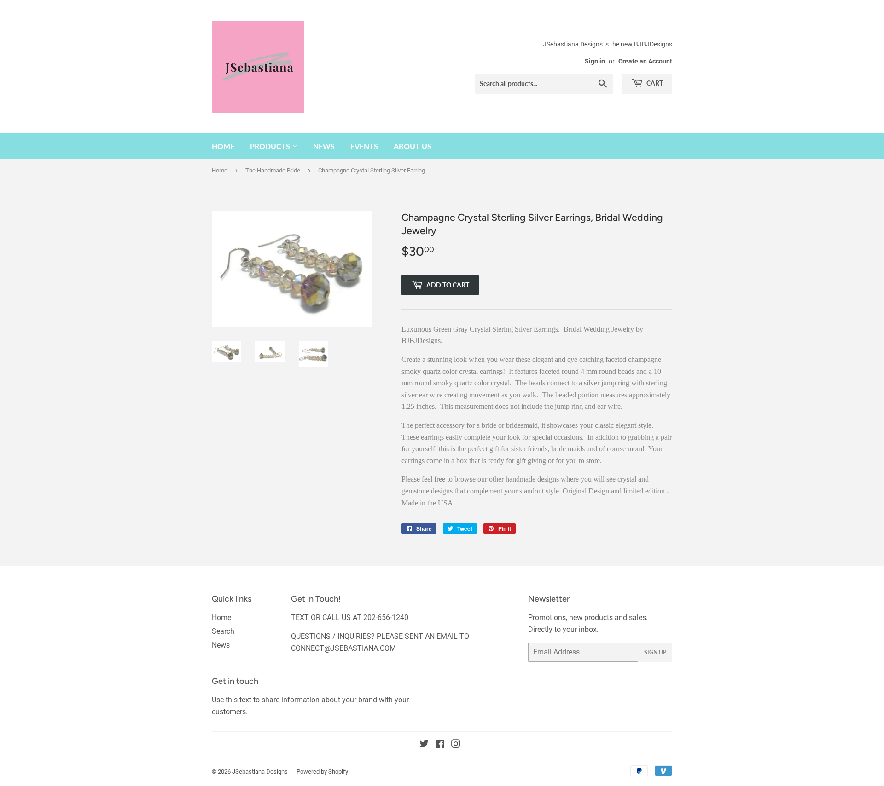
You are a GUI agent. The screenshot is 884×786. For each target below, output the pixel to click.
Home (223, 146)
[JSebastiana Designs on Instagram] (455, 744)
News (324, 146)
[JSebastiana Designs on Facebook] (440, 744)
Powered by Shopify (322, 771)
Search (223, 631)
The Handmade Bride (272, 170)
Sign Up (655, 652)
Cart (654, 83)
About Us (412, 146)
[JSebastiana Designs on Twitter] (424, 744)
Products (271, 146)
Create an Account (645, 61)
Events (364, 146)
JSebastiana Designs (260, 771)
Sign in (595, 61)
